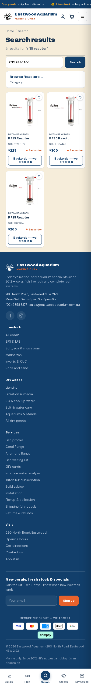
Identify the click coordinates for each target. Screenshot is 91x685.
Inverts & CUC (16, 362)
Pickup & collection (20, 500)
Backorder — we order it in (25, 160)
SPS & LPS (13, 342)
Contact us (14, 552)
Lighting (12, 388)
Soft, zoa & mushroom (23, 348)
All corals (12, 335)
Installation (14, 493)
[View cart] (71, 16)
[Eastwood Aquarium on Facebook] (10, 315)
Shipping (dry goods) (22, 507)
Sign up (68, 600)
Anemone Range (18, 453)
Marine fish (14, 355)
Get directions (17, 546)
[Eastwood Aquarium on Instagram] (21, 315)
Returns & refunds (19, 513)
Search (75, 62)
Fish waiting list (17, 460)
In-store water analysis (23, 473)
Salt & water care (19, 407)
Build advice (15, 487)
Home (10, 31)
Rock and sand (17, 368)
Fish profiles (15, 440)
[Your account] (62, 16)
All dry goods (16, 421)
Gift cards (13, 467)
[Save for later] (39, 97)
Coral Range (15, 447)
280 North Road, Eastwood (26, 533)
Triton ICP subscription (23, 480)
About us (13, 559)
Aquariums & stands (21, 414)
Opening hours (17, 539)
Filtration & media (19, 394)
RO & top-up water (20, 401)
